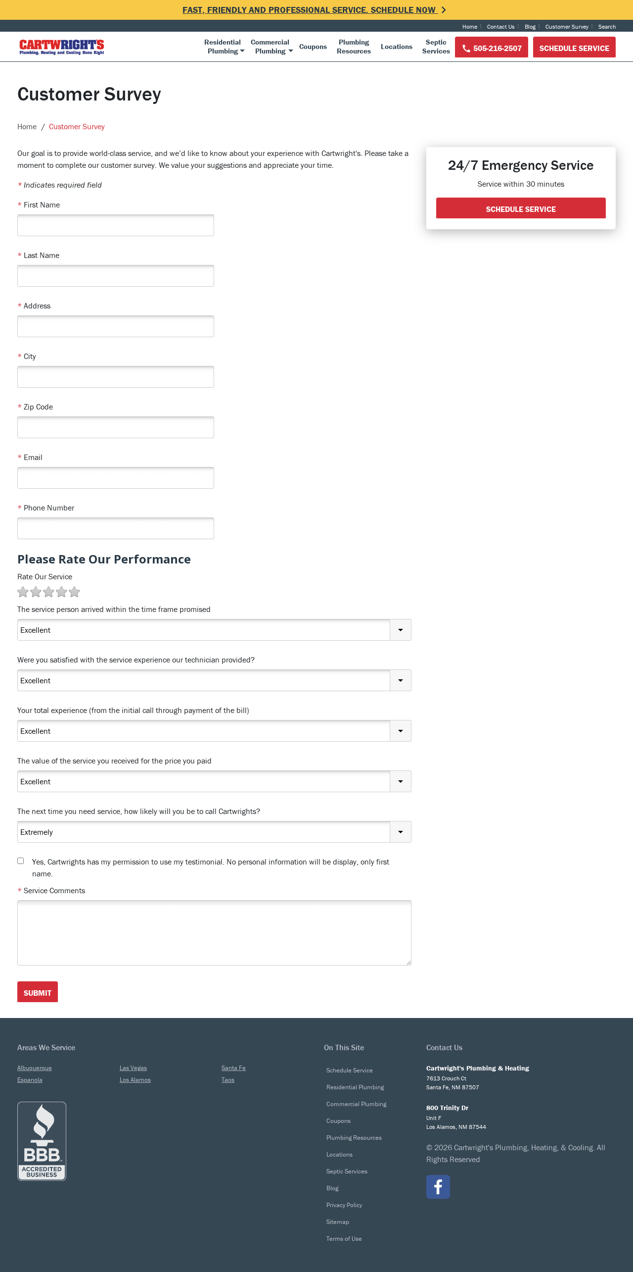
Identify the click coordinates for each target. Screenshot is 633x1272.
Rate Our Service (44, 576)
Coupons (338, 1121)
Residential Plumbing (355, 1087)
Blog (530, 26)
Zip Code (35, 406)
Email (30, 457)
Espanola (30, 1079)
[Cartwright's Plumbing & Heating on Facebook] (438, 1187)
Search (607, 26)
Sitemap (337, 1222)
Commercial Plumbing (356, 1104)
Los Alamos (135, 1079)
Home (469, 26)
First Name (38, 204)
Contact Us (501, 26)
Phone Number (45, 507)
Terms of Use (344, 1238)
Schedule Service (574, 48)
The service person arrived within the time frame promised (114, 609)
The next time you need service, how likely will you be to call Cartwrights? (138, 811)
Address (33, 305)
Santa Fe (234, 1068)
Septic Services (346, 1171)
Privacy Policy (344, 1205)
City (26, 356)
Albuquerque (34, 1068)
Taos (228, 1079)
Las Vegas (133, 1068)
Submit (37, 993)
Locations (339, 1154)
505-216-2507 (496, 48)
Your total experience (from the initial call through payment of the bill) (133, 710)
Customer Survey (566, 26)
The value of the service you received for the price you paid (114, 760)
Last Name (38, 255)
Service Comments (51, 890)
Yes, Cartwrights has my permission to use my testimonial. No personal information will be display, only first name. (210, 867)
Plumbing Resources (354, 1137)
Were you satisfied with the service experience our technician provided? (136, 659)
